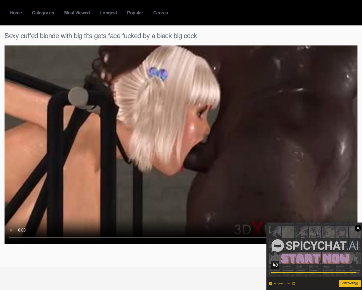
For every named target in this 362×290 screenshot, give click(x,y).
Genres (160, 12)
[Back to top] (346, 272)
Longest (108, 12)
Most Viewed (77, 12)
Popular (135, 12)
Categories (43, 12)
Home (16, 12)
